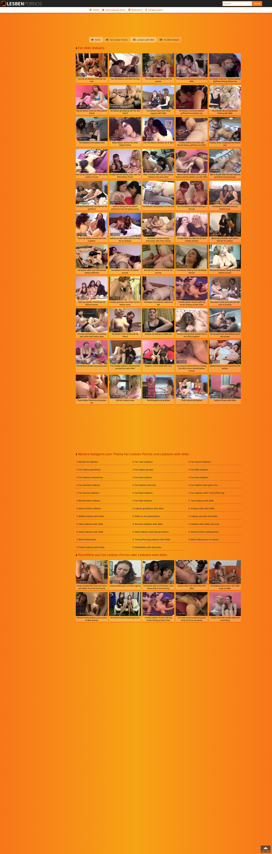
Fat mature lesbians (201, 461)
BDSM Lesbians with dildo (91, 516)
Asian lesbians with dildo (91, 531)
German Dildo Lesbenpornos (205, 531)
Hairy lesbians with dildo (91, 524)
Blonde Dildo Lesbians (89, 500)
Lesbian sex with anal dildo (204, 516)
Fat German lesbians (89, 492)
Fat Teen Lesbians (144, 461)
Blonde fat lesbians (88, 461)
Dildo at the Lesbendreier (147, 516)
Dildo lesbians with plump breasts (151, 531)
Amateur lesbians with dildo (149, 524)
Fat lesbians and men (145, 485)
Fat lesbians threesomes (91, 477)
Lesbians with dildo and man (205, 524)
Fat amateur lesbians (89, 485)
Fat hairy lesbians (199, 477)
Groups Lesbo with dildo (202, 508)
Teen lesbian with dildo (202, 500)
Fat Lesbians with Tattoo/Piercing (207, 492)
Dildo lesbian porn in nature (204, 539)
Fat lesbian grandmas (89, 469)
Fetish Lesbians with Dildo (91, 547)
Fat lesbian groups (144, 469)
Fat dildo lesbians (199, 469)
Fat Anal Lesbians (143, 477)
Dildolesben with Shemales (148, 547)
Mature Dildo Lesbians (90, 508)
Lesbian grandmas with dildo (149, 508)
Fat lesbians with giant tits (204, 485)
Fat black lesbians (143, 492)
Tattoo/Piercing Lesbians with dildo (152, 539)
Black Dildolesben (87, 539)
